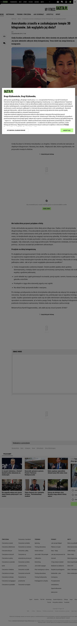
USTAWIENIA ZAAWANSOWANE (16, 130)
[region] (38, 111)
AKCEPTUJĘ (66, 130)
